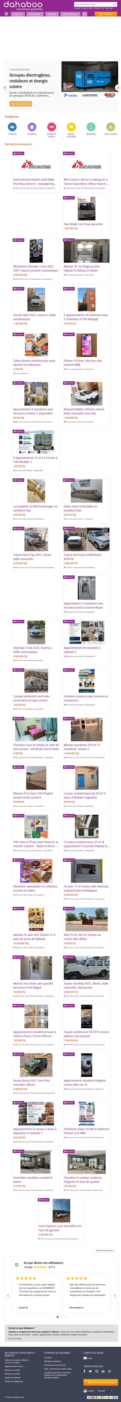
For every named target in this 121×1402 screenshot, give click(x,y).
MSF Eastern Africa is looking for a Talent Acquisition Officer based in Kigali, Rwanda (86, 184)
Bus (111, 8)
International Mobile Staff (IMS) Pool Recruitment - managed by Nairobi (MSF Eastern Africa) (33, 184)
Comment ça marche (58, 1369)
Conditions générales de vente (57, 1373)
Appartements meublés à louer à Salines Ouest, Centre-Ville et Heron (34, 1036)
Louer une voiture (12, 1363)
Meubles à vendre (12, 1374)
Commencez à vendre (103, 1382)
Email (89, 1358)
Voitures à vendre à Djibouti (16, 1360)
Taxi (107, 8)
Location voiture (81, 8)
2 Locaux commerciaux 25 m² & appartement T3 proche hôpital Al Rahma (86, 846)
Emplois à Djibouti (12, 1378)
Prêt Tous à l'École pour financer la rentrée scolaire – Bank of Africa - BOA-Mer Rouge (35, 846)
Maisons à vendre (12, 1370)
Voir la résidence (20, 104)
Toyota (97, 8)
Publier (107, 14)
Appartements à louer (14, 1366)
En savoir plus (15, 1339)
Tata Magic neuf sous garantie (83, 224)
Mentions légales (51, 1378)
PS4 (102, 8)
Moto (91, 8)
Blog (70, 1369)
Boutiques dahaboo (52, 1361)
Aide (46, 1369)
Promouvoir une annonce (55, 1365)
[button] (57, 1317)
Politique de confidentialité (55, 1375)
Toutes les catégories (14, 1381)
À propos (48, 1358)
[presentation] (5, 87)
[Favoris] (84, 14)
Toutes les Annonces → (106, 1250)
